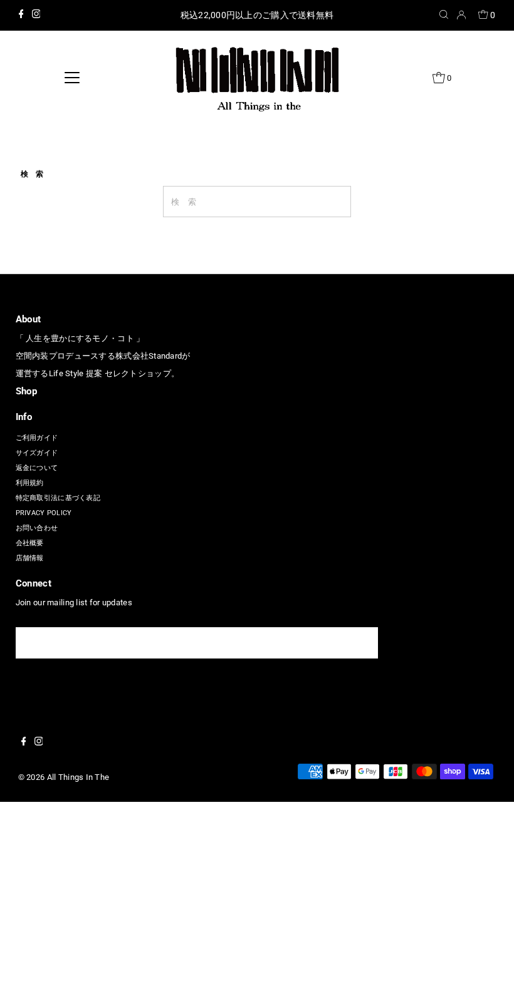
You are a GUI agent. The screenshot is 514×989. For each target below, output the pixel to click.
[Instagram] (36, 16)
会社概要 (30, 543)
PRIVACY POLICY (44, 513)
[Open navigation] (72, 77)
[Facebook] (21, 16)
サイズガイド (37, 453)
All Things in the (78, 777)
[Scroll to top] (488, 963)
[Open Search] (444, 15)
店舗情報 (30, 558)
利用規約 (30, 483)
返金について (37, 468)
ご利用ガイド (37, 438)
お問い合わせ (37, 528)
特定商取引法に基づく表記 (58, 498)
